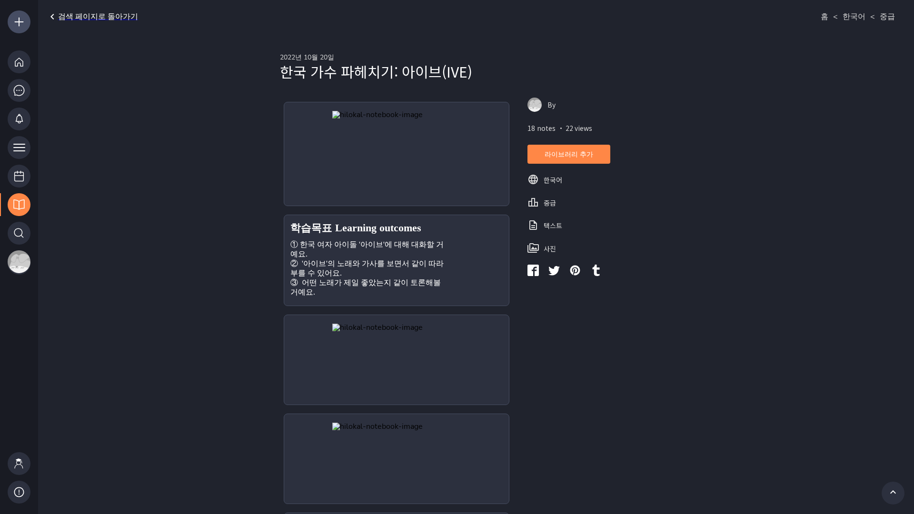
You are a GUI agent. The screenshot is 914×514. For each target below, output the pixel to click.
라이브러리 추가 (569, 154)
